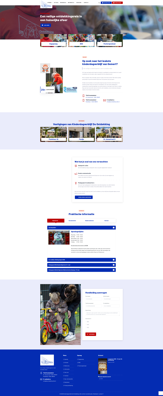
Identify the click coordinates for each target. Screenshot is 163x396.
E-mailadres (106, 303)
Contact (86, 2)
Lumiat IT (101, 393)
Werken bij (63, 2)
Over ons (78, 2)
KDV (88, 324)
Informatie (71, 2)
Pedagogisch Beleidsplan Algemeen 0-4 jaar (59, 264)
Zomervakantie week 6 (105, 376)
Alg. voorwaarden (68, 379)
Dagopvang (81, 359)
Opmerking (88, 310)
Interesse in (88, 318)
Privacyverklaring (68, 385)
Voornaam (88, 296)
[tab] (55, 221)
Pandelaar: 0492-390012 (92, 101)
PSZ (88, 327)
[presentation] (3, 20)
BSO (88, 321)
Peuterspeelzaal (82, 365)
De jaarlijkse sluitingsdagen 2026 (57, 259)
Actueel (56, 2)
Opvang (49, 2)
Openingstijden (52, 227)
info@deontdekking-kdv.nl (113, 101)
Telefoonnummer (89, 303)
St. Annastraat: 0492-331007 (93, 97)
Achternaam (106, 296)
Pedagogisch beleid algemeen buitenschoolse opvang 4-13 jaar (64, 270)
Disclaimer (67, 382)
